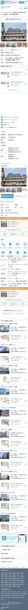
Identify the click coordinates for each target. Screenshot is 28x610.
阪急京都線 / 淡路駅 (10, 60)
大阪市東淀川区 (15, 567)
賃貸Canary (3, 567)
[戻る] (1, 32)
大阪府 (8, 567)
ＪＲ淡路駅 (22, 567)
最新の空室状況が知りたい (15, 230)
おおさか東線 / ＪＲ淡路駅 (12, 58)
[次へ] (27, 32)
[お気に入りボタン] (25, 74)
